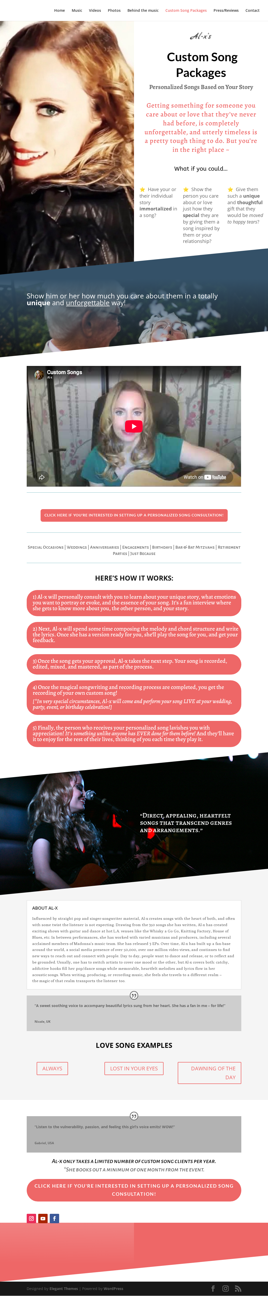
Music (77, 11)
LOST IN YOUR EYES (134, 1068)
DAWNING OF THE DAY (213, 1073)
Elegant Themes (63, 1288)
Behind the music (143, 11)
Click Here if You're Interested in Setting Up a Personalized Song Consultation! (134, 515)
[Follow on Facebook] (54, 1218)
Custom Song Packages (186, 11)
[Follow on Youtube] (43, 1218)
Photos (114, 11)
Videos (95, 11)
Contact (252, 11)
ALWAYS (52, 1068)
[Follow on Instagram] (31, 1218)
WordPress (113, 1288)
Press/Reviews (226, 11)
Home (59, 11)
